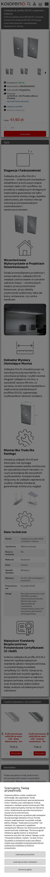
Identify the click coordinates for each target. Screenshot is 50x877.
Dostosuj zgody (25, 869)
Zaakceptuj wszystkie (25, 854)
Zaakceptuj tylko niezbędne (25, 862)
